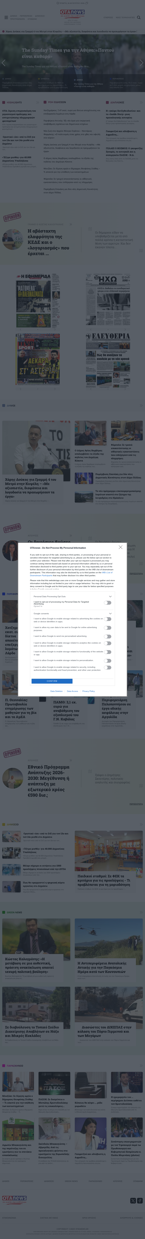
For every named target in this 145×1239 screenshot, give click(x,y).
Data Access (72, 691)
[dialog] (72, 620)
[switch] (107, 603)
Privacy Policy (88, 691)
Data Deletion (56, 691)
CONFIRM (52, 681)
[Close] (121, 548)
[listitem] (72, 596)
